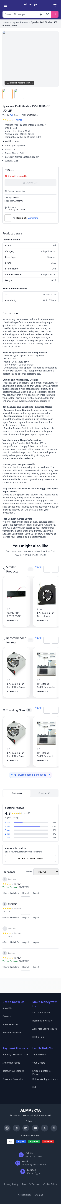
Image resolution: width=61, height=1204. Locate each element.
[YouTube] (35, 1128)
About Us (7, 1008)
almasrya (30, 4)
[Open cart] (55, 5)
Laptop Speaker (20, 22)
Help (34, 1087)
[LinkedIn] (25, 1128)
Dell (11, 115)
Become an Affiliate (42, 1020)
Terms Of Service (31, 1184)
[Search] (54, 14)
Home (6, 22)
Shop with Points (11, 1062)
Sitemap (39, 1194)
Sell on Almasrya (41, 1012)
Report (36, 893)
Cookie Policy (50, 1184)
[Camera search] (47, 14)
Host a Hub (38, 1036)
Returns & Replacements (45, 1079)
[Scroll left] (46, 569)
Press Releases (10, 1024)
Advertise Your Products (44, 1028)
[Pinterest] (54, 1128)
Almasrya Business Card (15, 1054)
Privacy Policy (11, 1184)
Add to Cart (32, 182)
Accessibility (24, 1194)
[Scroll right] (55, 569)
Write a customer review (30, 858)
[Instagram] (16, 1128)
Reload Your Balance (13, 1070)
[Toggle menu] (6, 5)
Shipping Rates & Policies (41, 1072)
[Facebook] (7, 1128)
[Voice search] (40, 14)
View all (38, 567)
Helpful (25, 893)
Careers (7, 1016)
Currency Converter (13, 1079)
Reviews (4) (17, 793)
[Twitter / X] (44, 1128)
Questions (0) (44, 793)
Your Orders (38, 1062)
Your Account (39, 1054)
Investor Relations (12, 1032)
